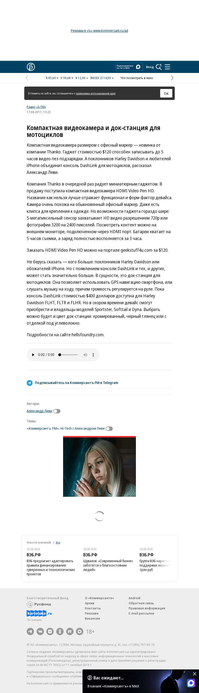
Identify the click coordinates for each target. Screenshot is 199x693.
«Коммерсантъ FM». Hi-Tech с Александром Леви (66, 428)
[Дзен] (50, 631)
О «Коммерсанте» (99, 598)
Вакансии (92, 618)
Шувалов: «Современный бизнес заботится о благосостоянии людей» (108, 565)
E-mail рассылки (141, 613)
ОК (166, 93)
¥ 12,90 (80, 78)
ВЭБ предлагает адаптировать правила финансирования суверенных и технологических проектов (51, 567)
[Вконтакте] (40, 631)
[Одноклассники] (60, 631)
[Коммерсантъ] (31, 67)
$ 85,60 (51, 78)
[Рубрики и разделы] (167, 67)
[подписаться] (58, 411)
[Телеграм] (30, 631)
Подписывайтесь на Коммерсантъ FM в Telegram (76, 382)
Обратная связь (141, 603)
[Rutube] (70, 631)
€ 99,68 (66, 78)
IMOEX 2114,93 (100, 78)
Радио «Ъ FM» (36, 107)
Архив (89, 603)
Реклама (92, 613)
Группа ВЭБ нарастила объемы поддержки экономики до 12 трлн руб (163, 565)
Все (58, 542)
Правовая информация (147, 608)
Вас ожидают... (108, 678)
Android (134, 598)
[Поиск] (159, 67)
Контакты (93, 608)
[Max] (79, 631)
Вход (150, 67)
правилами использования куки (96, 93)
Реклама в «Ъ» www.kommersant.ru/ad (99, 30)
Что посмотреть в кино (137, 78)
